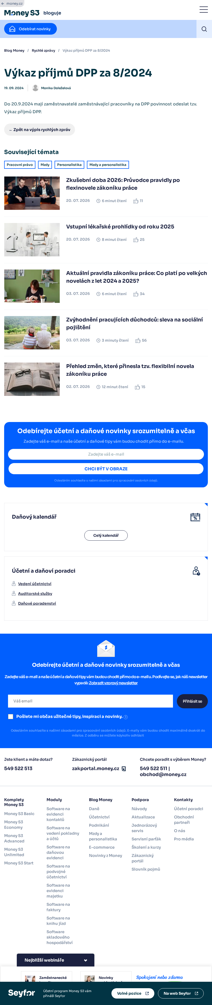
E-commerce (102, 847)
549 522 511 (153, 768)
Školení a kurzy (146, 847)
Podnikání (99, 825)
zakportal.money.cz (95, 768)
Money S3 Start (18, 863)
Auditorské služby (35, 593)
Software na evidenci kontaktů (58, 814)
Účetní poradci (188, 808)
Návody (139, 808)
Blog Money (14, 50)
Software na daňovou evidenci (58, 852)
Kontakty (183, 799)
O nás (179, 830)
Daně (94, 808)
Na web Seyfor (177, 993)
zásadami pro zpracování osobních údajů (128, 480)
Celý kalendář (106, 535)
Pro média (184, 839)
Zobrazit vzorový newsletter (113, 682)
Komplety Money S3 (14, 802)
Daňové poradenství (37, 603)
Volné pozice (129, 993)
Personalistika (69, 165)
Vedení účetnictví (34, 583)
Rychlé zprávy (43, 50)
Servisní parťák (146, 839)
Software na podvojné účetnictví (58, 871)
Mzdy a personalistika (107, 165)
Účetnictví (99, 817)
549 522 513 (18, 768)
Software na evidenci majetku (58, 891)
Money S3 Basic (19, 813)
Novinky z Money (105, 855)
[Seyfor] (21, 993)
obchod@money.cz (163, 774)
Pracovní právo (20, 165)
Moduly (54, 799)
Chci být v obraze (106, 469)
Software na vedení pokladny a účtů (63, 833)
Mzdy (45, 165)
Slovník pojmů (146, 869)
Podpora (140, 799)
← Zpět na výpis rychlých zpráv (39, 129)
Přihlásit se (192, 701)
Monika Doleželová (56, 88)
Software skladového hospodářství (60, 937)
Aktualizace (143, 817)
